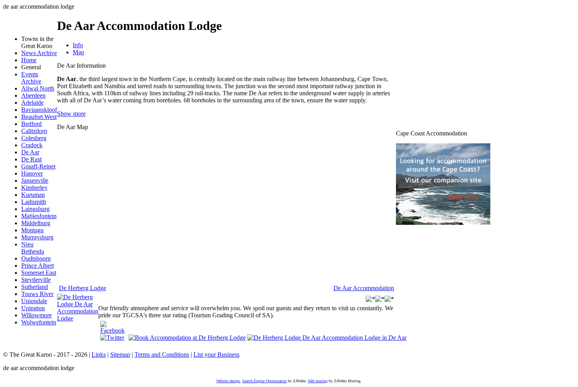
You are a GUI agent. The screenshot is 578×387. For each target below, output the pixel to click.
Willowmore (36, 315)
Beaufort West (39, 116)
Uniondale (34, 301)
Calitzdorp (34, 131)
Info (78, 45)
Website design (228, 381)
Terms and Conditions (161, 354)
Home (29, 60)
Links (99, 354)
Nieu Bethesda (32, 248)
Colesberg (33, 138)
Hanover (32, 173)
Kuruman (33, 194)
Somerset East (38, 272)
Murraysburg (37, 237)
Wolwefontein (38, 322)
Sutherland (34, 286)
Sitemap (120, 354)
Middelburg (35, 223)
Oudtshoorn (36, 258)
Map (78, 52)
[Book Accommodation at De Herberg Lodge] (187, 337)
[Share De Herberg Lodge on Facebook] (112, 330)
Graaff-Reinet (38, 166)
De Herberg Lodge (82, 288)
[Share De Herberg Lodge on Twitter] (112, 337)
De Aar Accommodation (363, 288)
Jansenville (34, 180)
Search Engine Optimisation (264, 381)
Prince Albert (37, 265)
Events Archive (31, 78)
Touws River (37, 294)
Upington (33, 308)
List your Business (216, 354)
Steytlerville (36, 279)
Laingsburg (35, 209)
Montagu (32, 230)
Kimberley (34, 187)
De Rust (31, 159)
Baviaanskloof (39, 109)
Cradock (31, 145)
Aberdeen (33, 95)
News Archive (39, 53)
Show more (71, 113)
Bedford (31, 123)
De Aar (30, 152)
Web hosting (318, 381)
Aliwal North (37, 88)
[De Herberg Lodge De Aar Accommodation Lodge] (77, 318)
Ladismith (33, 201)
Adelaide (32, 102)
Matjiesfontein (39, 216)
